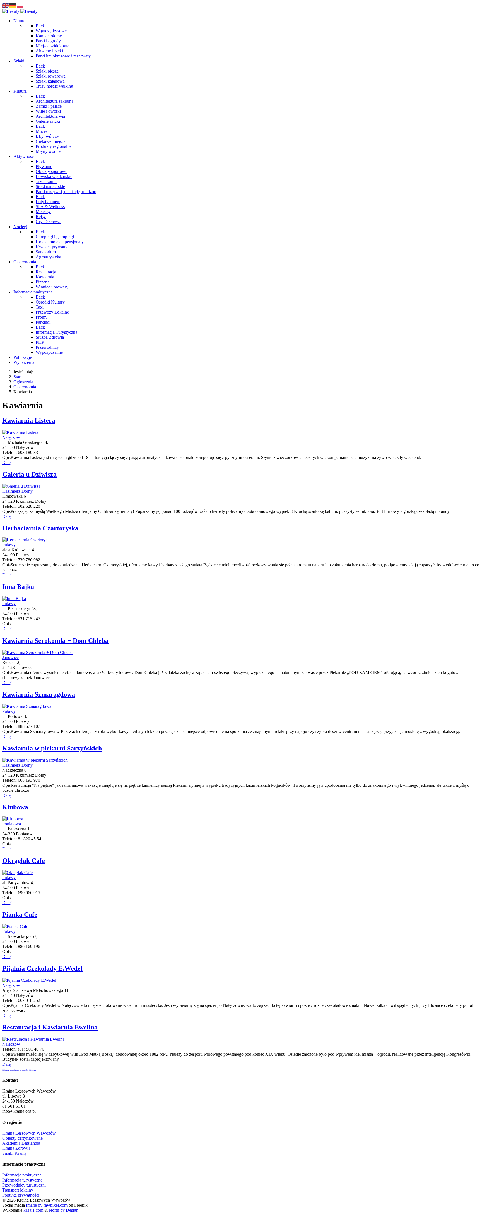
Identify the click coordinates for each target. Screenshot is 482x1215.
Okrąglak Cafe (23, 860)
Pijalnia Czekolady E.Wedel (42, 968)
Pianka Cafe (19, 914)
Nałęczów (11, 437)
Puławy (9, 544)
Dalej (7, 462)
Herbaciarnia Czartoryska (40, 528)
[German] (13, 5)
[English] (5, 5)
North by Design (63, 1210)
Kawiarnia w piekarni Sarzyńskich (52, 748)
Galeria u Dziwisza (29, 474)
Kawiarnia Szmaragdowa (38, 694)
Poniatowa (11, 823)
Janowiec (10, 657)
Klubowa (15, 807)
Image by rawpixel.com (47, 1205)
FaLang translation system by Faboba (19, 1070)
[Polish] (20, 5)
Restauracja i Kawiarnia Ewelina (50, 1027)
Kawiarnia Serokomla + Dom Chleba (55, 640)
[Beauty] (19, 11)
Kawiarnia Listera (28, 420)
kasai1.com (33, 1210)
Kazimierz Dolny (17, 491)
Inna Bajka (18, 586)
